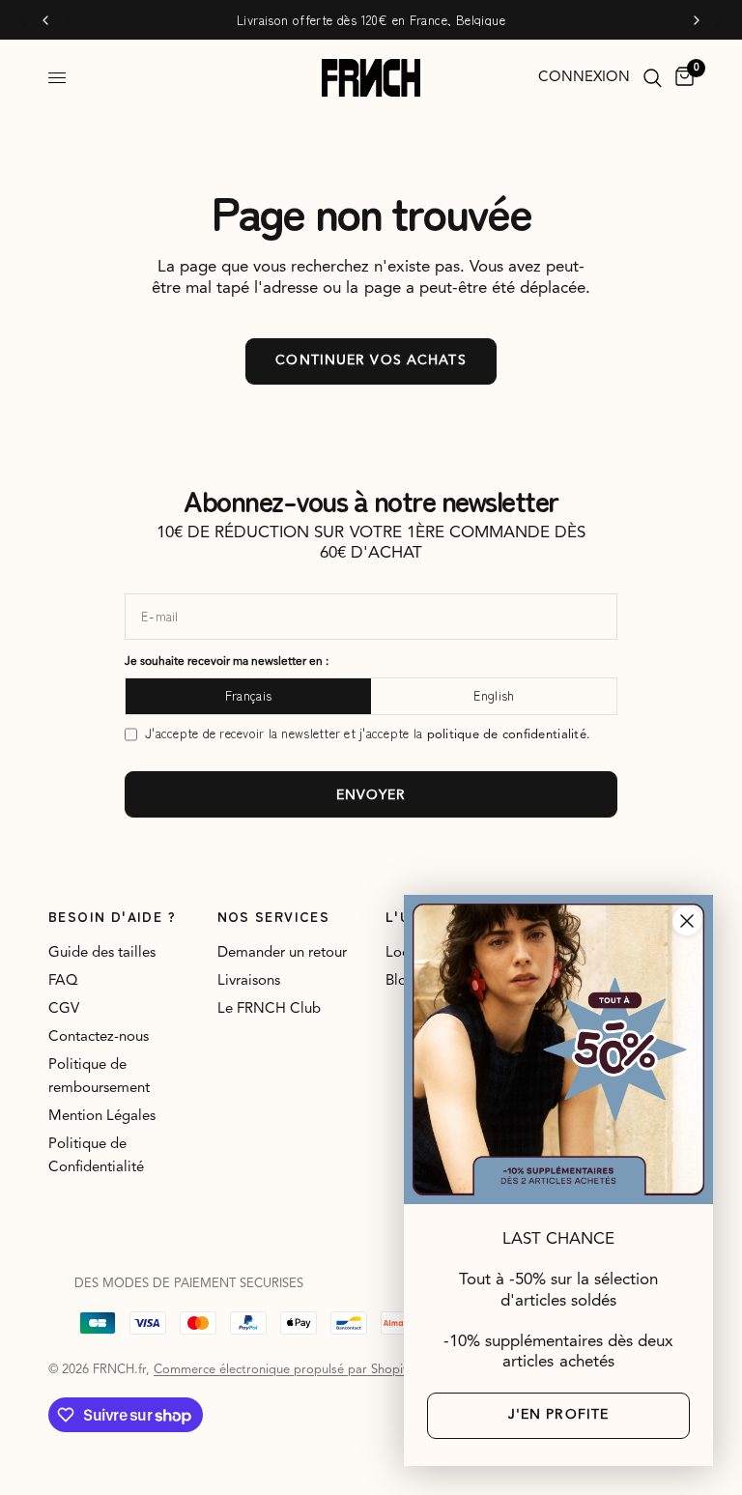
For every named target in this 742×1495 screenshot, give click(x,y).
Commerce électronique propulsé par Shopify (283, 1370)
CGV (63, 1009)
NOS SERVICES (273, 916)
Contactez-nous (98, 1037)
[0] (681, 78)
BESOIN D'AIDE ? (112, 916)
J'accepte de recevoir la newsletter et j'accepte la (367, 734)
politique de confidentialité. (509, 735)
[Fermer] (686, 920)
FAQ (63, 981)
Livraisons (248, 981)
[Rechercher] (653, 78)
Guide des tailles (102, 953)
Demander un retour (282, 953)
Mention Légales (102, 1116)
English (494, 695)
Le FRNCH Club (269, 1009)
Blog (400, 981)
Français (248, 695)
